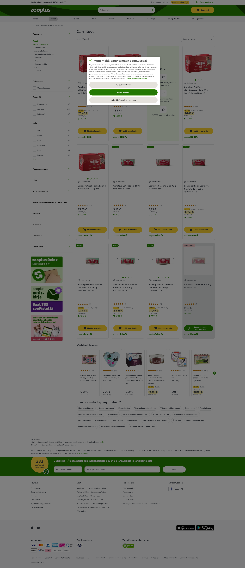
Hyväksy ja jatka (123, 92)
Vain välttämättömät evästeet (123, 100)
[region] (123, 81)
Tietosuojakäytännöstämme (136, 79)
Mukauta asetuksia (123, 85)
